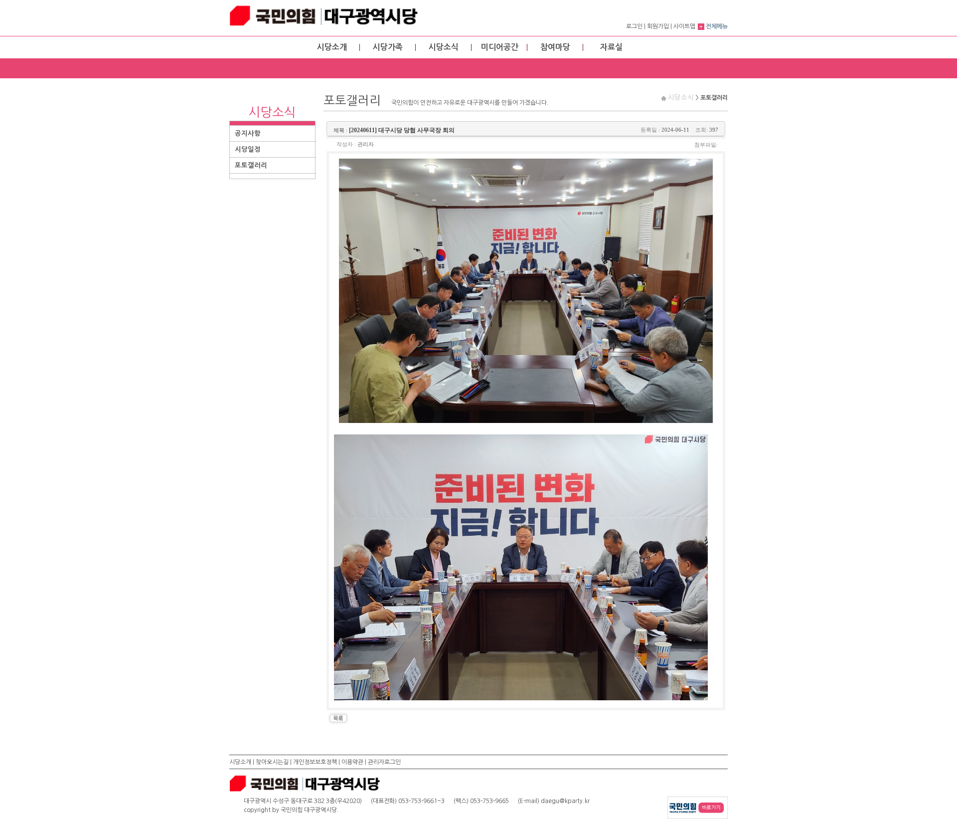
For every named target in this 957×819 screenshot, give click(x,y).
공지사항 (248, 133)
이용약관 (352, 762)
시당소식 (444, 47)
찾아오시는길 (272, 762)
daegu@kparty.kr (565, 801)
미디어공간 (499, 47)
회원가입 (658, 26)
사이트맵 (684, 26)
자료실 (611, 47)
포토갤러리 (251, 165)
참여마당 (555, 47)
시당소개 (332, 47)
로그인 (634, 26)
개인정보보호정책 (315, 762)
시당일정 (248, 149)
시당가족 (388, 47)
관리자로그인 (384, 762)
